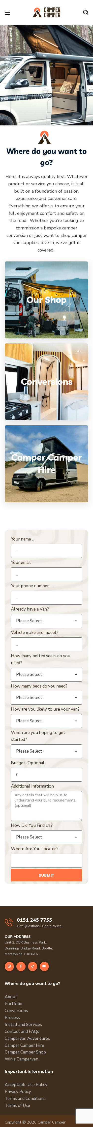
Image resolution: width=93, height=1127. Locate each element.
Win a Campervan (21, 1059)
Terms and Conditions (25, 1098)
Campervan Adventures (27, 1038)
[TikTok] (32, 966)
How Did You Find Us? (32, 825)
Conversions (16, 1011)
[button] (85, 12)
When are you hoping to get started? (38, 736)
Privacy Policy (18, 1091)
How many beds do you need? (39, 686)
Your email (21, 562)
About (11, 997)
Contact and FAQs (22, 1031)
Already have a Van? (30, 609)
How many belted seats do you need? (40, 659)
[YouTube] (44, 966)
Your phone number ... (31, 586)
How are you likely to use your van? (45, 709)
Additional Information (32, 786)
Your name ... (22, 539)
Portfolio (13, 1004)
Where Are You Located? (35, 849)
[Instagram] (9, 966)
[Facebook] (21, 966)
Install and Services (23, 1024)
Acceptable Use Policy (26, 1085)
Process (12, 1017)
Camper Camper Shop (25, 1052)
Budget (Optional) (28, 763)
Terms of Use (17, 1105)
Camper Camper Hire (24, 1045)
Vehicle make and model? (34, 632)
